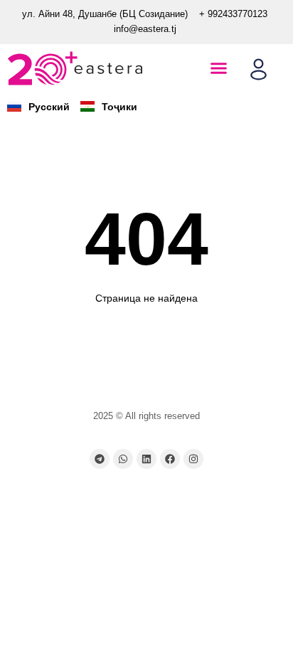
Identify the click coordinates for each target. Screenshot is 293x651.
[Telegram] (100, 459)
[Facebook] (170, 459)
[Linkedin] (146, 459)
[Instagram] (193, 459)
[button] (219, 68)
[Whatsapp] (123, 459)
